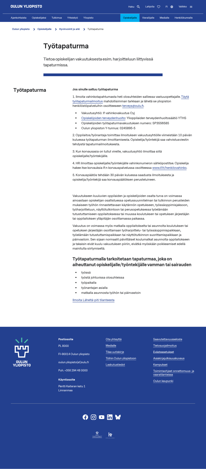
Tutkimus (57, 17)
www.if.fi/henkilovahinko (169, 168)
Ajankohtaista (18, 17)
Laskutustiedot (115, 365)
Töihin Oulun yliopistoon (121, 358)
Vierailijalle (148, 17)
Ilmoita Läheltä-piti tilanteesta (93, 300)
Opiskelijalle (130, 17)
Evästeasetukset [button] (163, 352)
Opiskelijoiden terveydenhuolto (103, 118)
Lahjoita (149, 6)
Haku (131, 6)
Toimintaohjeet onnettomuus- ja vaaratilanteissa (173, 373)
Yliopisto (88, 17)
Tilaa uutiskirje (115, 352)
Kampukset (160, 365)
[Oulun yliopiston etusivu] (36, 7)
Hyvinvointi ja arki (69, 29)
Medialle (164, 17)
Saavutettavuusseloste (167, 339)
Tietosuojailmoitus (165, 346)
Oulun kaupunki (163, 381)
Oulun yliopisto (21, 29)
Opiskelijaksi (39, 17)
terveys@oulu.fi (133, 106)
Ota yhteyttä (114, 339)
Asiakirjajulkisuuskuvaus (168, 358)
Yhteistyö (72, 17)
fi (171, 9)
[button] (185, 7)
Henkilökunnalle (184, 17)
